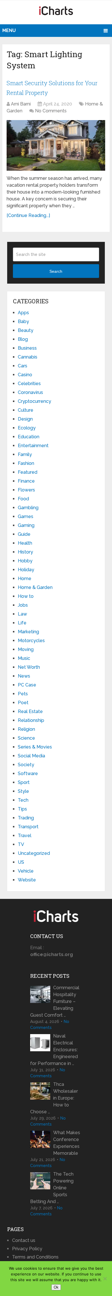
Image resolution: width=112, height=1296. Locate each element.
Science (26, 738)
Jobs (23, 605)
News (24, 676)
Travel (24, 835)
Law (22, 614)
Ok (56, 1287)
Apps (23, 312)
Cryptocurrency (34, 401)
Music (24, 658)
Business (27, 348)
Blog (23, 339)
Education (28, 436)
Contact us (23, 1240)
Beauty (25, 330)
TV (21, 844)
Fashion (26, 463)
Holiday (26, 569)
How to (26, 596)
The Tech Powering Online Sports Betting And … (52, 1187)
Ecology (27, 428)
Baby (23, 321)
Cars (22, 366)
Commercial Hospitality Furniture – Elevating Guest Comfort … (54, 1001)
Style (23, 791)
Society (26, 764)
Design (25, 419)
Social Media (31, 756)
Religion (26, 729)
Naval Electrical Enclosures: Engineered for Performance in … (54, 1049)
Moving (26, 649)
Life (22, 623)
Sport (24, 782)
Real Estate (30, 711)
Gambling (28, 507)
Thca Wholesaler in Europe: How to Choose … (54, 1098)
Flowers (26, 490)
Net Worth (29, 667)
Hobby (25, 561)
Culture (25, 410)
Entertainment (33, 445)
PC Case (27, 685)
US (21, 862)
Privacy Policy (27, 1248)
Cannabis (27, 357)
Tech (23, 800)
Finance (26, 481)
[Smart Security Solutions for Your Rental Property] (56, 145)
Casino (25, 374)
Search (55, 271)
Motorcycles (31, 640)
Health (25, 543)
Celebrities (29, 383)
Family (25, 454)
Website (27, 880)
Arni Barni (21, 104)
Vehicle (26, 871)
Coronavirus (30, 392)
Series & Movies (35, 747)
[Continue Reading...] (28, 215)
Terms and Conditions (35, 1257)
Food (23, 498)
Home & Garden (35, 587)
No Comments (51, 111)
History (25, 552)
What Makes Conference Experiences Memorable (66, 1143)
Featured (27, 472)
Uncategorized (34, 853)
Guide (24, 534)
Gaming (26, 525)
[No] (105, 1278)
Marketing (28, 631)
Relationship (31, 720)
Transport (28, 826)
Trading (26, 818)
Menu (9, 30)
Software (28, 773)
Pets (23, 693)
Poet (23, 702)
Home (24, 578)
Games (25, 516)
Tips (22, 809)
